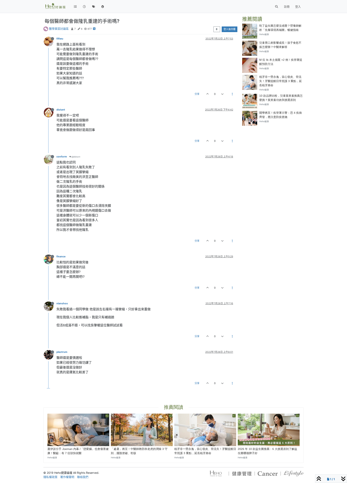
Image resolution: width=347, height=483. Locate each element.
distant (60, 109)
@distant (75, 156)
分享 (197, 93)
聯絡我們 (82, 477)
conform (61, 156)
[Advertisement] (273, 154)
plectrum (61, 351)
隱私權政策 (50, 477)
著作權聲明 (67, 477)
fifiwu (59, 38)
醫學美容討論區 (59, 28)
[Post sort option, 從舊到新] (216, 29)
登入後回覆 (230, 29)
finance (60, 256)
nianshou (62, 303)
